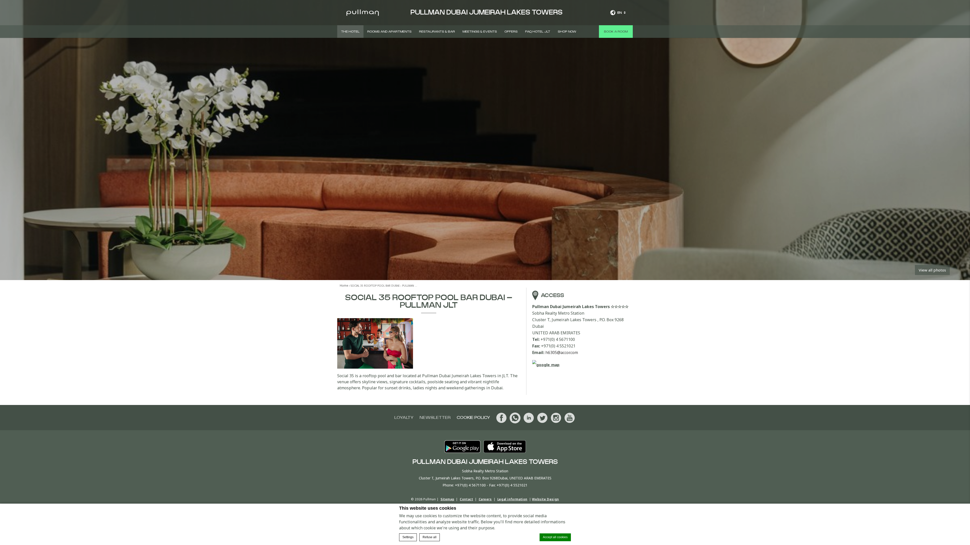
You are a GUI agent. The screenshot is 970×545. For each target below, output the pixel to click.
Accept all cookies (555, 537)
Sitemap (447, 499)
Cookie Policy (473, 418)
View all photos (932, 269)
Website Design (545, 499)
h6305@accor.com (561, 352)
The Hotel (350, 31)
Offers (511, 31)
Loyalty (404, 418)
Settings (408, 537)
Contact (466, 499)
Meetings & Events (480, 31)
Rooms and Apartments (389, 31)
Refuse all (430, 537)
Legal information (512, 499)
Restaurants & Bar (437, 31)
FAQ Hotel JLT (537, 31)
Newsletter (435, 418)
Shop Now (567, 31)
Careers (485, 499)
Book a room (616, 31)
